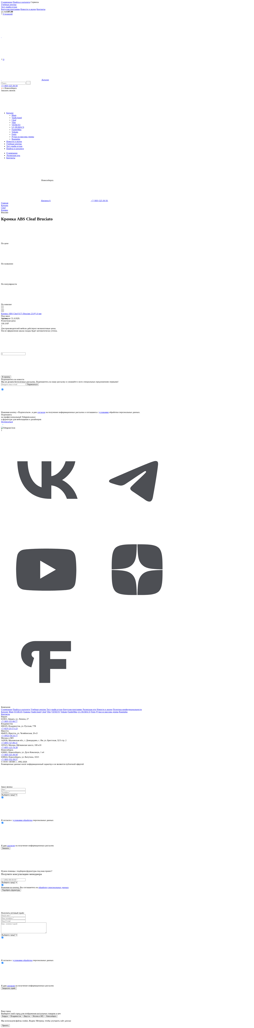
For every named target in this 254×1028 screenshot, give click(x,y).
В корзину (6, 377)
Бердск (5, 1016)
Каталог (45, 80)
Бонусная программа (10, 9)
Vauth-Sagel (17, 118)
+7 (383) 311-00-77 (9, 721)
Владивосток (16, 1016)
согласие (41, 412)
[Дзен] (137, 614)
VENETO (16, 125)
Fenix (14, 134)
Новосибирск (51, 1016)
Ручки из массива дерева (23, 137)
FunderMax (16, 129)
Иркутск (27, 1016)
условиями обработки (23, 820)
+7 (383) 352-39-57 (9, 759)
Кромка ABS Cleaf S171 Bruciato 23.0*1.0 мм (21, 314)
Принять (5, 1026)
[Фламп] (46, 705)
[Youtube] (46, 614)
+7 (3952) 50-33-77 (9, 735)
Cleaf (14, 120)
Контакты (41, 9)
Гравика (26, 712)
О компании (6, 2)
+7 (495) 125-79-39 (9, 747)
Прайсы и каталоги (21, 2)
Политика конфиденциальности (127, 709)
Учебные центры (8, 4)
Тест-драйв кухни (9, 7)
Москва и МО (38, 1016)
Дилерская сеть (13, 155)
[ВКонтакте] (46, 523)
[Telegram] (137, 523)
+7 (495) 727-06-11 (9, 743)
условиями (104, 412)
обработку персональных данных (53, 887)
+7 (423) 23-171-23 (9, 728)
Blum (14, 115)
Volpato (15, 132)
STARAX (18, 712)
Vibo (14, 122)
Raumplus (16, 139)
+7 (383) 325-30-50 (9, 86)
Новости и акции (28, 9)
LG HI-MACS (18, 127)
